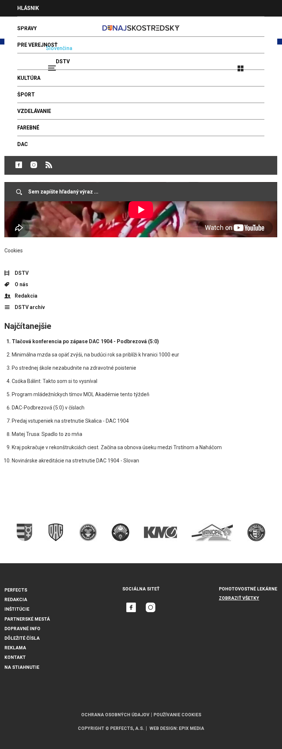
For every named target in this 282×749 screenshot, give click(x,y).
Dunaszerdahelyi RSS (49, 164)
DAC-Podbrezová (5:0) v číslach (48, 408)
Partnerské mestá (27, 619)
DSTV (22, 273)
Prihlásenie (264, 65)
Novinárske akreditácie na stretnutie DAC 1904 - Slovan (75, 461)
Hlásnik (28, 8)
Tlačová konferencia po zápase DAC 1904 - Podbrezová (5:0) (85, 341)
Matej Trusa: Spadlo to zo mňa (47, 434)
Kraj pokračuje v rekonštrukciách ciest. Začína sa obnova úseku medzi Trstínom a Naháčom (117, 447)
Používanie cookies (177, 714)
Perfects (15, 590)
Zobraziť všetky (239, 598)
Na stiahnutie (21, 667)
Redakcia (26, 296)
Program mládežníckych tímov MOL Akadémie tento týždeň (80, 394)
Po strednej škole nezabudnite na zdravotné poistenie (74, 368)
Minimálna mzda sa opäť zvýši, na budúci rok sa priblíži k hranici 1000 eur (95, 355)
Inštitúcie (16, 609)
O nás (21, 284)
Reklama (15, 647)
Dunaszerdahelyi (18, 164)
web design (163, 728)
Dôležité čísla (22, 638)
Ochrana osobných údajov (115, 714)
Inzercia (29, 25)
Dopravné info (22, 628)
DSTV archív (30, 307)
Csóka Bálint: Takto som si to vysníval (54, 381)
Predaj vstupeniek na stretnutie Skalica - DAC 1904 (70, 421)
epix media (191, 728)
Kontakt (15, 657)
